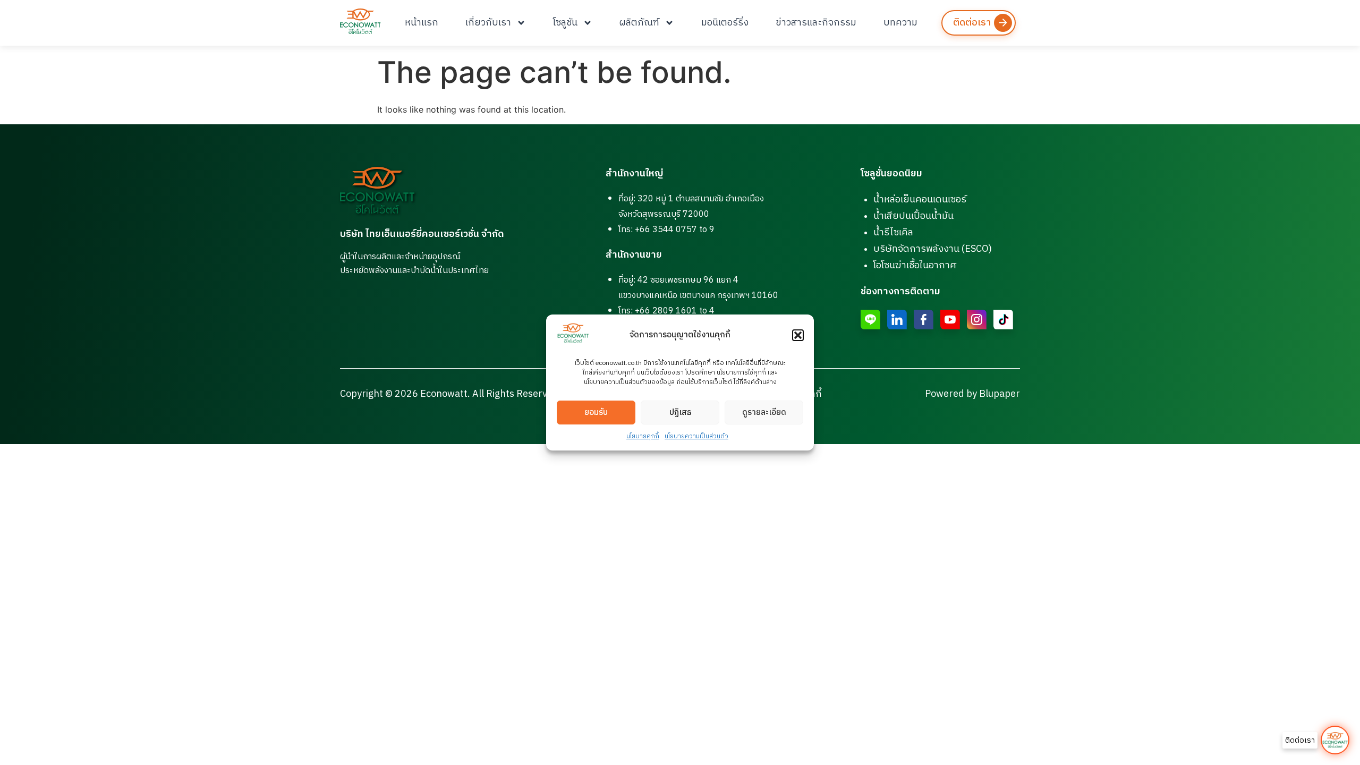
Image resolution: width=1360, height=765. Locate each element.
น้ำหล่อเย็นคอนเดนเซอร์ (919, 200)
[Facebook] (923, 319)
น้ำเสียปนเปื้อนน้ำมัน (913, 216)
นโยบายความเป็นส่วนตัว (696, 436)
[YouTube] (950, 319)
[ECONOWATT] (360, 21)
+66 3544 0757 (666, 230)
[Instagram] (977, 319)
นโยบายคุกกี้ (642, 436)
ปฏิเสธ (680, 412)
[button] (798, 335)
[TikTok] (1003, 319)
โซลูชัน (565, 23)
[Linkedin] (897, 319)
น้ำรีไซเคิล (893, 233)
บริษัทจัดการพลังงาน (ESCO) (932, 249)
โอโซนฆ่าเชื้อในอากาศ (915, 266)
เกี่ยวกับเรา (488, 23)
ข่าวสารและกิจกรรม (816, 23)
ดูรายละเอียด (764, 412)
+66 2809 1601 (666, 311)
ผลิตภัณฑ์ (639, 23)
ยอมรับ (596, 412)
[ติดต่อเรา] (1335, 740)
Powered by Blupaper (972, 394)
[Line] (870, 319)
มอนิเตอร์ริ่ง (725, 23)
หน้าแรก (421, 23)
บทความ (900, 23)
